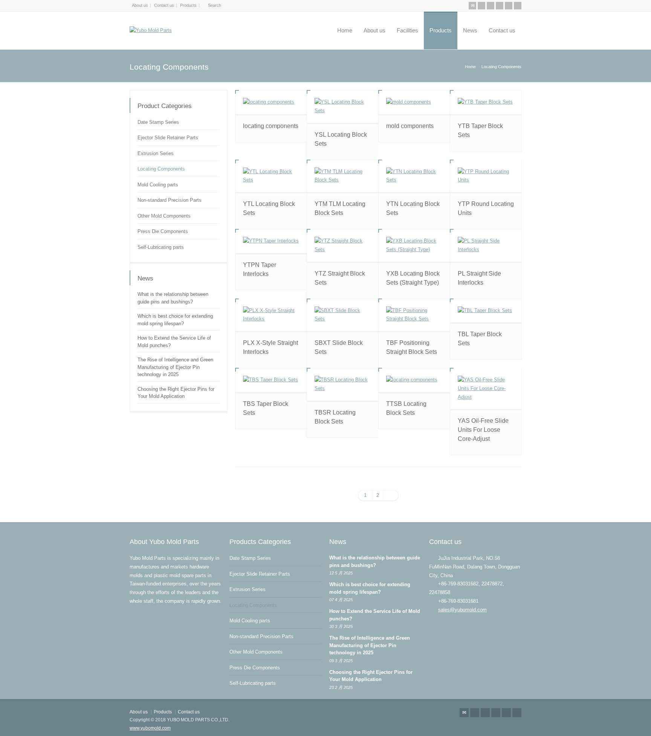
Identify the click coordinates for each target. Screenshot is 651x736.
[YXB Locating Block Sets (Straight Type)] (414, 245)
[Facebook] (490, 5)
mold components (410, 126)
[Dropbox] (517, 5)
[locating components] (271, 102)
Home (344, 30)
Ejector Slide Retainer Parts (168, 137)
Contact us (164, 5)
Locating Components (161, 169)
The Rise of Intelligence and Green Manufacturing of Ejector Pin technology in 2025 (175, 367)
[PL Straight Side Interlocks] (486, 245)
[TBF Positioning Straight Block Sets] (414, 315)
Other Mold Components (164, 216)
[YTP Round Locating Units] (486, 176)
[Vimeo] (508, 5)
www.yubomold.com (150, 728)
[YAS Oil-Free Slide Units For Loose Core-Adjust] (486, 388)
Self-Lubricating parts (161, 247)
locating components (270, 126)
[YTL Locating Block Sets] (271, 176)
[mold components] (414, 102)
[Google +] (499, 5)
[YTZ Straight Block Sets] (343, 245)
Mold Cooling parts (158, 184)
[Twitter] (481, 5)
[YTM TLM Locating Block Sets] (343, 176)
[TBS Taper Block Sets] (271, 380)
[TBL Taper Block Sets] (486, 310)
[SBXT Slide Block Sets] (343, 315)
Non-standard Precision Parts (170, 200)
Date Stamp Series (158, 122)
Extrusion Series (156, 153)
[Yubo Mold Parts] (151, 30)
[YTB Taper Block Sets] (486, 102)
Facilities (407, 30)
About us (140, 5)
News (470, 30)
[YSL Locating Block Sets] (343, 106)
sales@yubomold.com (462, 610)
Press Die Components (163, 231)
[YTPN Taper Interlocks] (271, 241)
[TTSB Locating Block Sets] (414, 380)
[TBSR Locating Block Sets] (343, 384)
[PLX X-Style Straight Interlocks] (271, 315)
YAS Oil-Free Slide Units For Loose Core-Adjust (483, 430)
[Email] (472, 5)
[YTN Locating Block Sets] (414, 176)
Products (188, 5)
